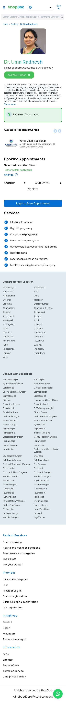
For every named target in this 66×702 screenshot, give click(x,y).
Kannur (37, 316)
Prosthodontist (40, 488)
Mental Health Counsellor (45, 436)
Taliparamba (9, 348)
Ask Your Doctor (17, 75)
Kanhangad (39, 312)
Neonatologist (9, 440)
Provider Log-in (12, 590)
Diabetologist (40, 395)
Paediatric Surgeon (42, 476)
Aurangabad (9, 295)
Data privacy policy (14, 676)
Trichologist (8, 509)
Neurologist (39, 445)
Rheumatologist (41, 500)
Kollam (6, 328)
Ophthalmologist (41, 460)
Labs (5, 585)
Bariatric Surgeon (42, 383)
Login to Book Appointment (33, 203)
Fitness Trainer (40, 412)
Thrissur (7, 353)
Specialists (9, 559)
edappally (38, 299)
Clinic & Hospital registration (20, 601)
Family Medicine (10, 412)
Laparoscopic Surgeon (13, 436)
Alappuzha (8, 291)
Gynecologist (39, 424)
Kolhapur (38, 324)
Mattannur (39, 336)
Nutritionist (8, 449)
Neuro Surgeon (10, 445)
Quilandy (38, 344)
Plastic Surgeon (10, 484)
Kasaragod (8, 320)
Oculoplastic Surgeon (12, 455)
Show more (10, 104)
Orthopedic (39, 468)
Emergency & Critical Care (46, 400)
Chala (36, 295)
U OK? (6, 628)
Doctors (14, 24)
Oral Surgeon (40, 464)
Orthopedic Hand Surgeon (15, 472)
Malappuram (40, 332)
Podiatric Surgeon (42, 484)
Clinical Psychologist (43, 387)
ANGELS (7, 622)
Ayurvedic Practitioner (13, 383)
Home (5, 24)
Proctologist (8, 488)
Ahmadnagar (9, 287)
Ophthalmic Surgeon (12, 460)
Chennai (7, 299)
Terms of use (11, 665)
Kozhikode (7, 332)
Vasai (5, 357)
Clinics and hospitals (15, 579)
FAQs (6, 654)
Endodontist (8, 408)
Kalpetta (6, 312)
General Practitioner (43, 420)
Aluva (36, 291)
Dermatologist (9, 395)
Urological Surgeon (11, 513)
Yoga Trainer (39, 517)
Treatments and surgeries (19, 553)
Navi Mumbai (9, 340)
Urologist (38, 513)
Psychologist (39, 492)
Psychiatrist (8, 492)
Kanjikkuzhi (8, 316)
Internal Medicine (42, 432)
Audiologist (39, 379)
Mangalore (8, 336)
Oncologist (38, 455)
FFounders (9, 633)
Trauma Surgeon (41, 505)
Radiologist (39, 496)
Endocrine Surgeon (11, 404)
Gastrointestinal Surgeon (45, 416)
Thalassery (39, 348)
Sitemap (8, 659)
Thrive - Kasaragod (14, 639)
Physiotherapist (41, 480)
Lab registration (12, 607)
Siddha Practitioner (11, 505)
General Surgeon (10, 424)
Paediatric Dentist (11, 476)
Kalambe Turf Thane (43, 308)
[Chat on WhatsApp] (58, 694)
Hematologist (9, 428)
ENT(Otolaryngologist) (44, 408)
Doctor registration (15, 596)
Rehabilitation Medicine (14, 500)
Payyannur (39, 340)
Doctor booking (12, 542)
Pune (5, 344)
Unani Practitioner (42, 509)
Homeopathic (9, 432)
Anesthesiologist (10, 379)
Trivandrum (39, 353)
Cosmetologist (40, 391)
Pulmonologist (9, 496)
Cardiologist (8, 387)
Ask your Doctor (13, 564)
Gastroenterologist (11, 416)
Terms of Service (13, 671)
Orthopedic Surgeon (43, 472)
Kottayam (38, 328)
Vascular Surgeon (11, 517)
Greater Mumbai (41, 303)
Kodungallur (8, 324)
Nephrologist (40, 440)
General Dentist (10, 420)
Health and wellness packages (21, 547)
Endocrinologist (41, 404)
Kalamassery (9, 308)
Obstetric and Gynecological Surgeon (46, 450)
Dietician (7, 400)
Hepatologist (39, 428)
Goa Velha (7, 303)
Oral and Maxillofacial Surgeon (17, 464)
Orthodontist (8, 468)
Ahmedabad (39, 287)
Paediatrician (9, 480)
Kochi (36, 320)
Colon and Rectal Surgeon (14, 391)
